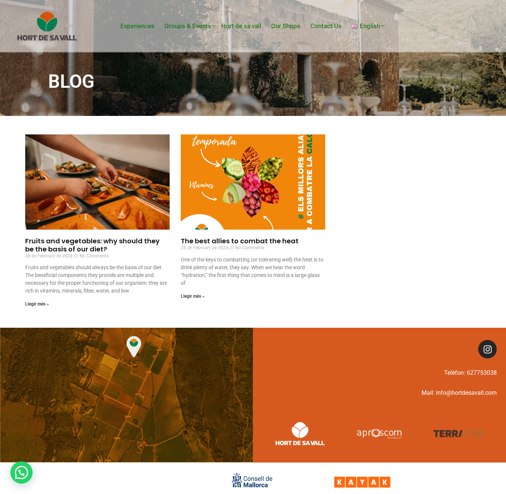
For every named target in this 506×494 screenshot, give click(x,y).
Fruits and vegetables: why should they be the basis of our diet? (92, 245)
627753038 (482, 372)
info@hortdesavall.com (466, 392)
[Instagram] (487, 349)
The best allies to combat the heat (240, 241)
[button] (21, 472)
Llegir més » (37, 304)
